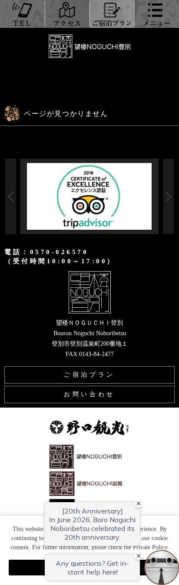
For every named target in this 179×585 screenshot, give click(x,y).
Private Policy (150, 547)
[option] (89, 196)
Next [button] (168, 196)
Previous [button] (10, 196)
